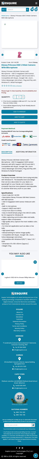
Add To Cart (19, 117)
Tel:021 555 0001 (20, 385)
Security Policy (19, 328)
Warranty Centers (19, 331)
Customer (19, 319)
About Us (20, 312)
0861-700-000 (20, 412)
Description (6, 152)
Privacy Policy (19, 324)
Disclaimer (19, 317)
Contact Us (19, 315)
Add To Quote (19, 122)
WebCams (5, 16)
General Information (19, 321)
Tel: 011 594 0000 (20, 347)
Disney (35, 62)
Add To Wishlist (19, 112)
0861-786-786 (20, 415)
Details (19, 283)
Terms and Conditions (19, 326)
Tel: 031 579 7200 (20, 366)
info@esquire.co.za (20, 350)
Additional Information (26, 152)
